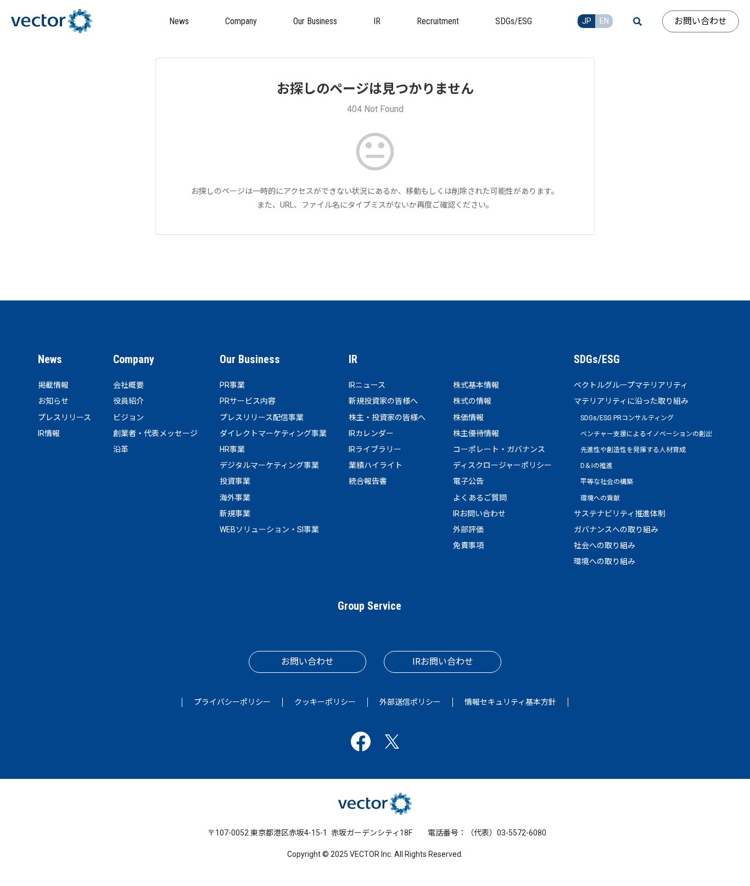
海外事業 (235, 497)
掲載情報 (53, 385)
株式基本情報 (476, 385)
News (50, 359)
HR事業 (232, 449)
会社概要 (128, 385)
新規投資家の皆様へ (383, 401)
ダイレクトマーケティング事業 (273, 433)
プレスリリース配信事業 (262, 417)
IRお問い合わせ (479, 513)
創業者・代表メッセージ (155, 433)
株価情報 (468, 417)
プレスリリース (64, 417)
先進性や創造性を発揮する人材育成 (633, 450)
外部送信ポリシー (410, 702)
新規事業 (235, 513)
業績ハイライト (375, 465)
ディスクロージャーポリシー (502, 465)
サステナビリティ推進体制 (619, 513)
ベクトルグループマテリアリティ (631, 385)
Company (133, 359)
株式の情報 (472, 401)
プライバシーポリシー (232, 702)
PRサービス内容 (248, 401)
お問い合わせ (700, 21)
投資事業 (235, 481)
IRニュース (367, 385)
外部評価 (468, 529)
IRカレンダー (371, 433)
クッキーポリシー (325, 702)
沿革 (120, 449)
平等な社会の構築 (606, 482)
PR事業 (232, 385)
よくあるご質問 (480, 497)
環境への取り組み (604, 561)
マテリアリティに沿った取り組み (631, 401)
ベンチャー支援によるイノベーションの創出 (646, 434)
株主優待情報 (476, 433)
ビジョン (128, 417)
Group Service (369, 605)
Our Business (250, 359)
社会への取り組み (604, 545)
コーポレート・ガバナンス (499, 449)
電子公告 (468, 481)
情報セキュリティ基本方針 (510, 702)
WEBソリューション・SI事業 (269, 529)
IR (353, 359)
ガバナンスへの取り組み (616, 529)
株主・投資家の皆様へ (387, 417)
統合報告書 (368, 481)
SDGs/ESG (597, 359)
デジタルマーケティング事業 (269, 465)
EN (604, 20)
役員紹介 (128, 401)
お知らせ (53, 401)
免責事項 (468, 545)
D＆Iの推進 (596, 466)
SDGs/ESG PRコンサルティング (627, 418)
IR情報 (49, 433)
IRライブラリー (375, 449)
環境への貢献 (600, 498)
